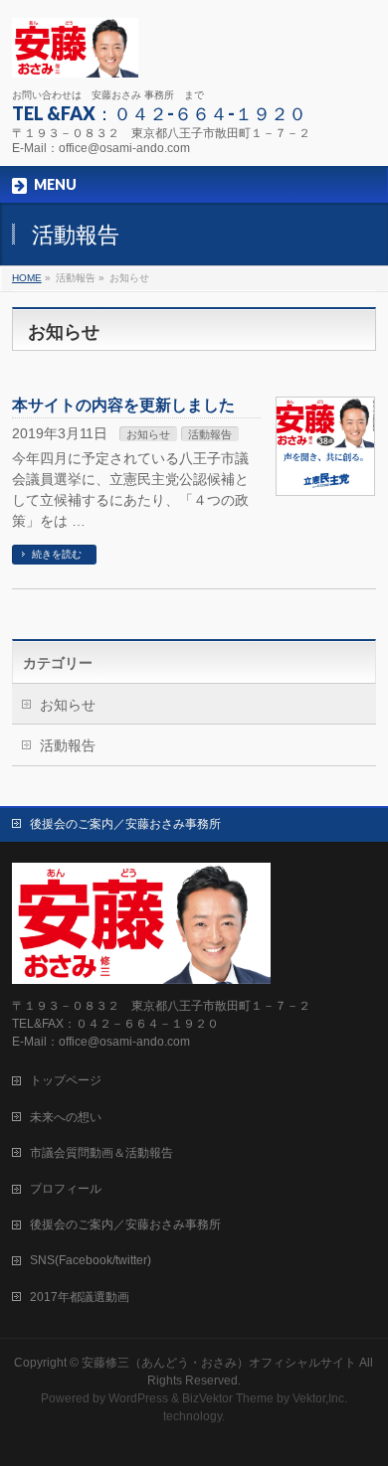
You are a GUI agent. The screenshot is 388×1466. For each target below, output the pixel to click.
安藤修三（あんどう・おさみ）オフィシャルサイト (219, 1363)
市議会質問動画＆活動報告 (101, 1153)
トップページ (65, 1080)
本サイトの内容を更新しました (123, 405)
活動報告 (210, 434)
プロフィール (65, 1189)
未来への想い (65, 1117)
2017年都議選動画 (79, 1297)
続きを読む (57, 554)
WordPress (138, 1398)
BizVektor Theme (228, 1398)
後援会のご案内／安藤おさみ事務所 (125, 824)
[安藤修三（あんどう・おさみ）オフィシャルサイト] (75, 55)
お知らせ (148, 434)
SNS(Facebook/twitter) (90, 1260)
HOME (27, 277)
